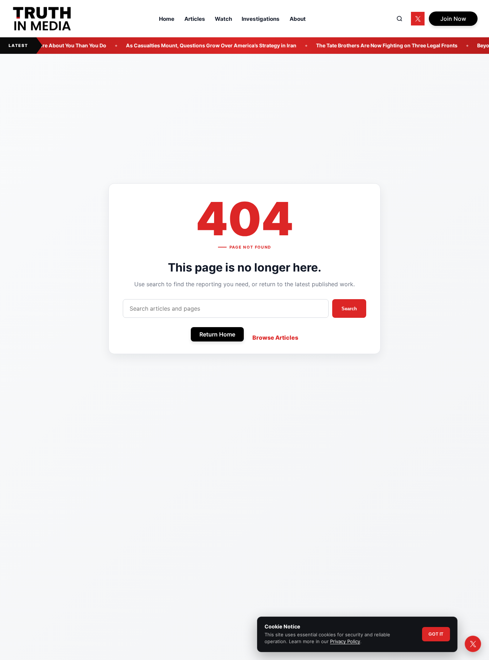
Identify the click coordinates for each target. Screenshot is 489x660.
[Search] (399, 18)
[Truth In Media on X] (418, 18)
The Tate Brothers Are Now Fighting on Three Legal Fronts (375, 45)
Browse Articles (275, 337)
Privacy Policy (345, 641)
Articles (194, 18)
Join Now (453, 18)
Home (166, 18)
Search (349, 308)
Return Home (217, 334)
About (298, 18)
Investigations (261, 18)
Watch (223, 18)
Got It (436, 634)
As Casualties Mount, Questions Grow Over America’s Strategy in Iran (200, 45)
